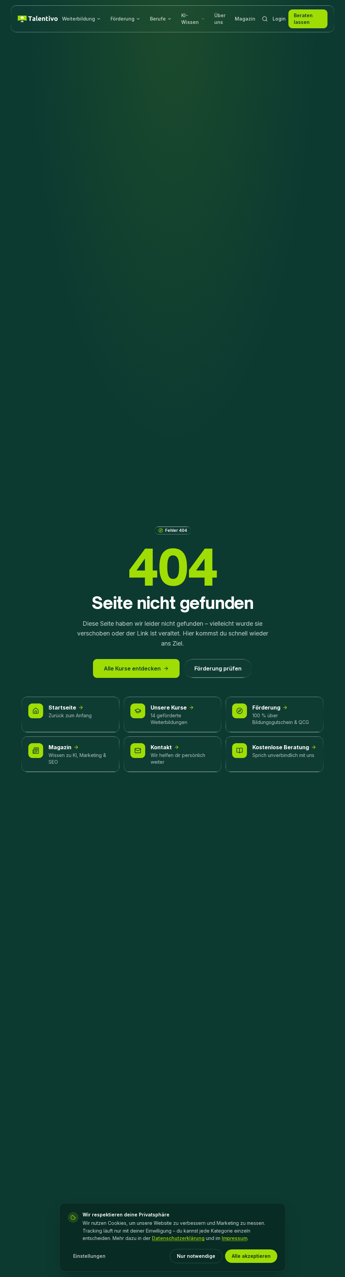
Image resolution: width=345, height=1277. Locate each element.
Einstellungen (89, 1256)
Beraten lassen (303, 18)
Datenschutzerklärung (178, 1238)
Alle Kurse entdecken (132, 668)
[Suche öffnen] (264, 19)
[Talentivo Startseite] (38, 19)
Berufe (158, 19)
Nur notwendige (196, 1256)
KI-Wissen (190, 18)
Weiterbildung (78, 19)
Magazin (245, 19)
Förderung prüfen (218, 668)
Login (279, 19)
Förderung (122, 19)
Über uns (219, 18)
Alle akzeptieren (251, 1256)
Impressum (234, 1238)
